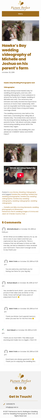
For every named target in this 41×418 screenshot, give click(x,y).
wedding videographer (21, 201)
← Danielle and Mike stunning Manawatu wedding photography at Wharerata (20, 208)
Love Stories (13, 192)
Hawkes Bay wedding (19, 194)
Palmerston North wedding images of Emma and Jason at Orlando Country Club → (20, 212)
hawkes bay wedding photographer (19, 195)
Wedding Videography (27, 192)
